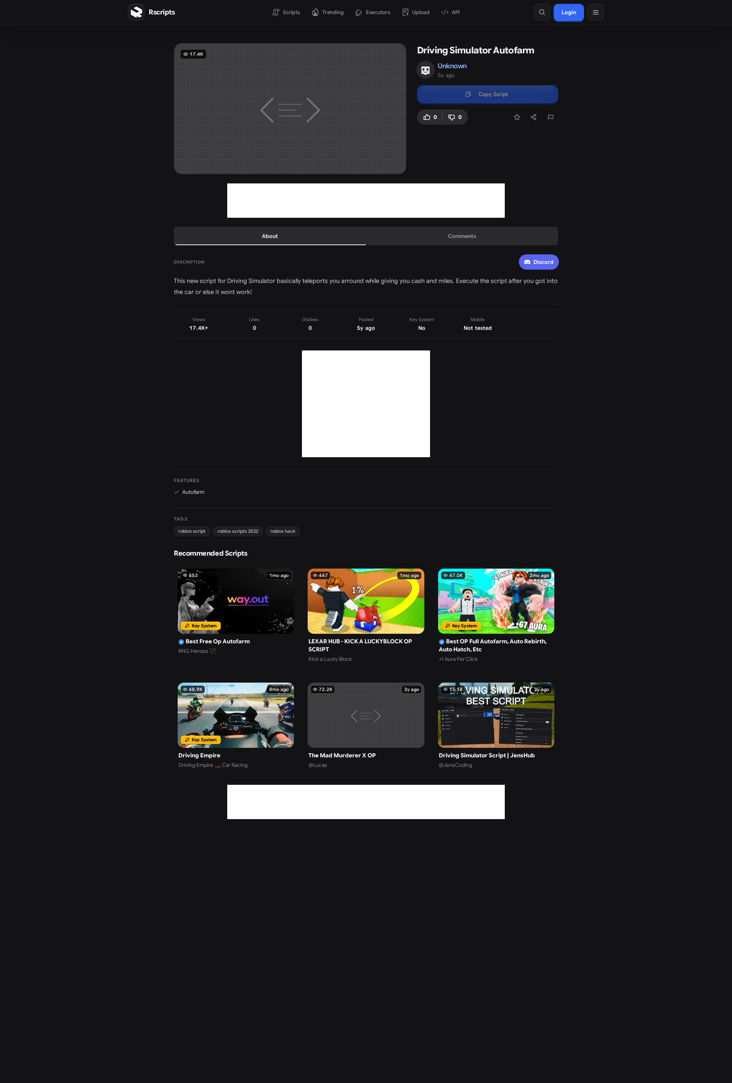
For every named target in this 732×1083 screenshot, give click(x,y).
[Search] (542, 12)
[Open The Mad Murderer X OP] (366, 726)
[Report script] (550, 117)
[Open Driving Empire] (236, 726)
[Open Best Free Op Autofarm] (236, 616)
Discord (543, 262)
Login (569, 12)
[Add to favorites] (517, 117)
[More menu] (595, 12)
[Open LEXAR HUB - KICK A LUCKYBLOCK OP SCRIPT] (366, 616)
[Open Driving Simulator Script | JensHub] (496, 726)
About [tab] (270, 236)
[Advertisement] (366, 200)
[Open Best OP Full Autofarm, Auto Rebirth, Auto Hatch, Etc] (496, 616)
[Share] (533, 117)
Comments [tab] (462, 236)
